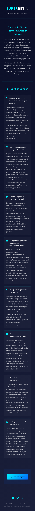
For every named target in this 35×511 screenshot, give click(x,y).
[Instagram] (22, 498)
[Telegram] (13, 498)
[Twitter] (17, 498)
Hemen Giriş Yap (19, 477)
